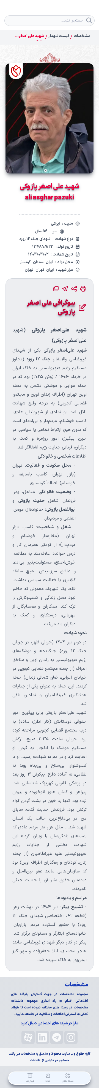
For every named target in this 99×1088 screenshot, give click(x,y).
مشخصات (81, 36)
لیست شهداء (58, 36)
